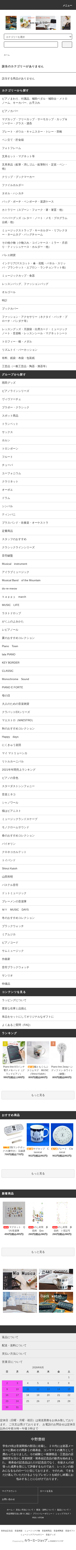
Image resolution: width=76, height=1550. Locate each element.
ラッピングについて (14, 1000)
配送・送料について (45, 1510)
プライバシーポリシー (42, 1514)
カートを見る (46, 1491)
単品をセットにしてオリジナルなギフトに (28, 1016)
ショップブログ (62, 1514)
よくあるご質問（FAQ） (17, 1024)
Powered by (18, 1541)
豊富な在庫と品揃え (14, 1008)
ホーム (7, 55)
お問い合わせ (8, 1499)
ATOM (41, 1517)
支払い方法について (24, 1510)
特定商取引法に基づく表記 (18, 1514)
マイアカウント (9, 1491)
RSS (34, 1517)
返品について (63, 1510)
